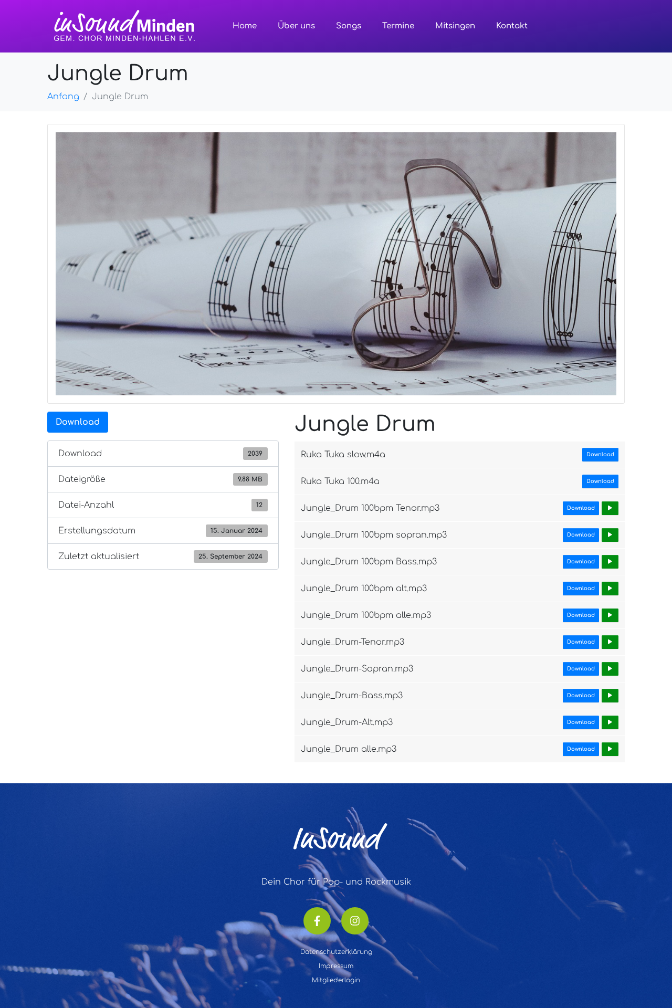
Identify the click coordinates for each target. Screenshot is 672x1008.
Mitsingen (455, 26)
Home (245, 26)
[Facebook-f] (317, 920)
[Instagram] (355, 920)
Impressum (336, 966)
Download (78, 422)
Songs (348, 26)
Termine (398, 26)
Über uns (296, 26)
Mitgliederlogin (336, 980)
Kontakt (512, 26)
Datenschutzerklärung (336, 952)
